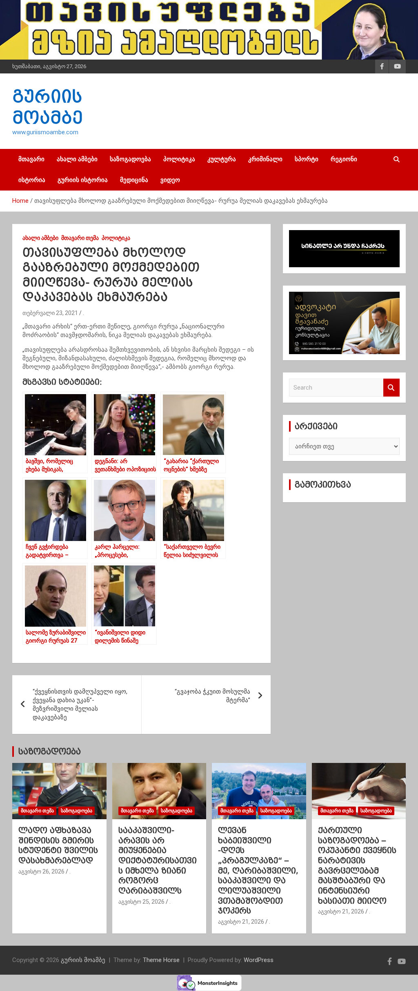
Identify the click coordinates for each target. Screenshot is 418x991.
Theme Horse (161, 960)
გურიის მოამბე (83, 960)
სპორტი (306, 159)
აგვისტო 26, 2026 (41, 871)
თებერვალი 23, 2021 (50, 313)
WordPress (258, 960)
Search (391, 388)
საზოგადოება (130, 159)
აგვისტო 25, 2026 (141, 901)
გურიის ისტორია (83, 180)
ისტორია (31, 180)
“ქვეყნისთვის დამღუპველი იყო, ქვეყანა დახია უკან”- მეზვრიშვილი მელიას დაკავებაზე (80, 704)
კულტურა (221, 159)
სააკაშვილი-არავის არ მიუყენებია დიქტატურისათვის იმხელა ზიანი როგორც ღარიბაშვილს (157, 860)
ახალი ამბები (77, 159)
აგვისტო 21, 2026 (241, 921)
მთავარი (31, 159)
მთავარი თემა (80, 238)
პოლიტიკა (179, 159)
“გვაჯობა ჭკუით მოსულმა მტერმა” (212, 696)
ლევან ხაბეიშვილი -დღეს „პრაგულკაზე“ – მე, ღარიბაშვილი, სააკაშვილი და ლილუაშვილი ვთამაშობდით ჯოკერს (258, 871)
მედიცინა (134, 180)
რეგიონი (344, 159)
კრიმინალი (265, 159)
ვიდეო (170, 180)
